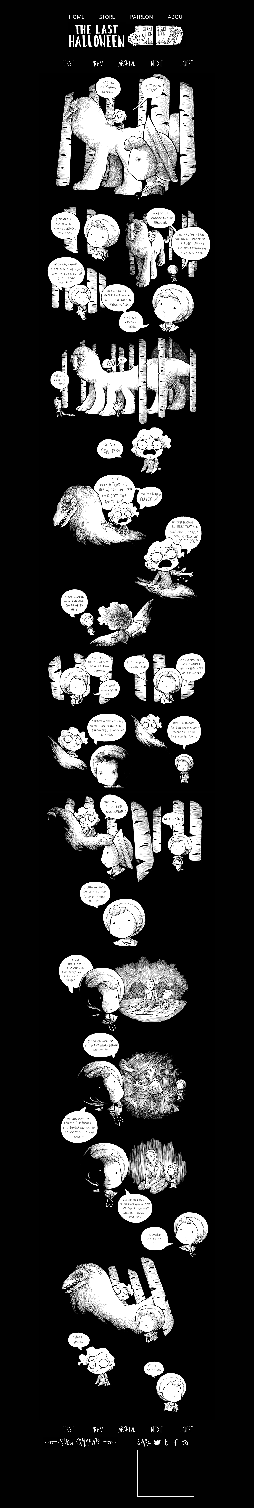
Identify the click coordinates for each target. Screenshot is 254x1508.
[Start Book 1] (140, 35)
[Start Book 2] (170, 35)
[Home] (97, 35)
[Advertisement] (166, 1473)
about (176, 16)
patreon (141, 16)
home (76, 16)
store (107, 16)
